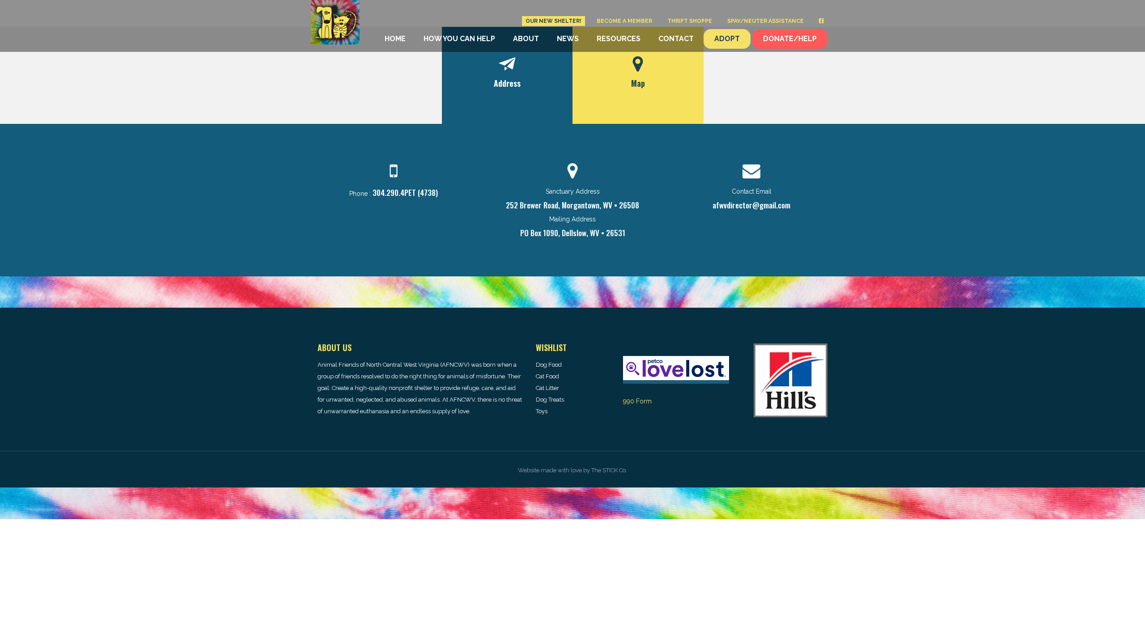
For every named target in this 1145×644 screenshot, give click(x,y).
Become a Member (624, 21)
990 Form (637, 401)
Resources (618, 38)
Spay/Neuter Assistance (765, 21)
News (568, 38)
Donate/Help (790, 38)
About (526, 38)
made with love (561, 470)
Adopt (727, 38)
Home (395, 38)
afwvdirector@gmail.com (751, 205)
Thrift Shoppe (689, 21)
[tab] (507, 75)
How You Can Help (459, 38)
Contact (676, 38)
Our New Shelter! (553, 21)
